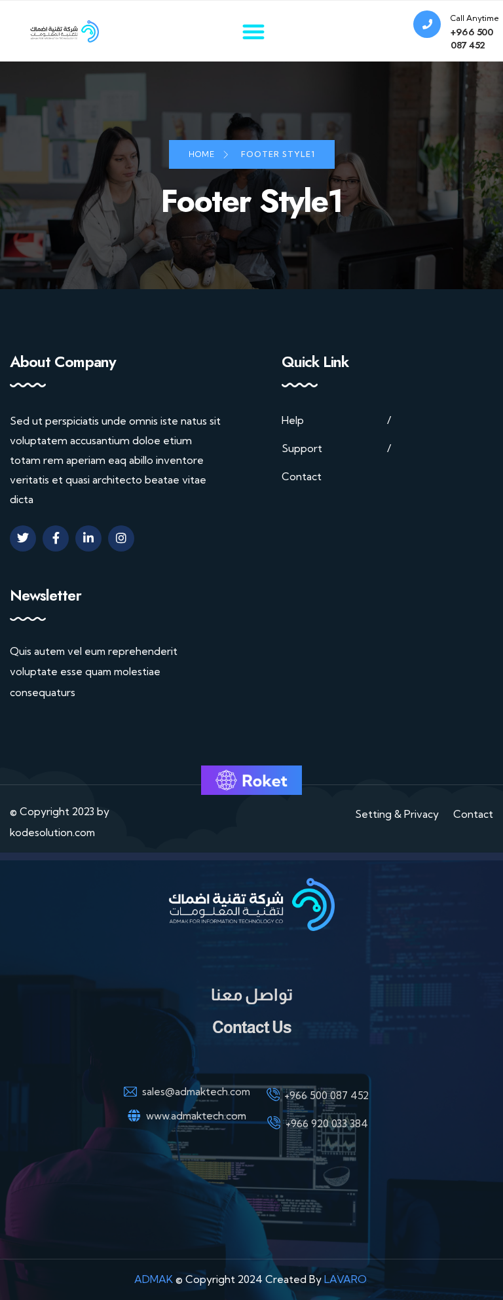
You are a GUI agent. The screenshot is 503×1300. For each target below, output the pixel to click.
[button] (253, 31)
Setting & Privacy (397, 814)
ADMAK (153, 1279)
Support (302, 448)
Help (293, 420)
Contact (302, 476)
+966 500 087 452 (472, 39)
